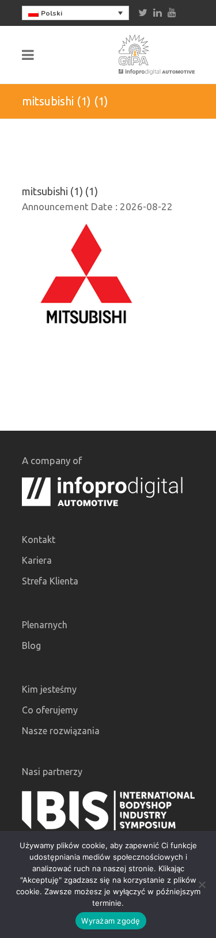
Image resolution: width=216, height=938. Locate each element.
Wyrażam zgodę (110, 920)
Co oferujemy (50, 710)
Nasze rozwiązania (61, 731)
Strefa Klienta (50, 581)
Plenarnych (44, 625)
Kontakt (38, 539)
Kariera (37, 560)
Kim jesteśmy (49, 689)
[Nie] (201, 884)
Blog (31, 645)
